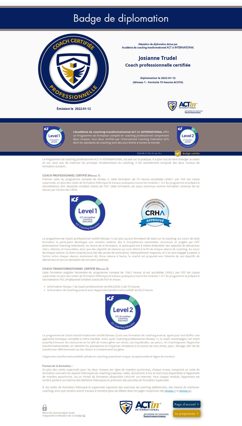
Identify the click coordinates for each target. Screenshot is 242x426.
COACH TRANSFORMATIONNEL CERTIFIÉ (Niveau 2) (75, 268)
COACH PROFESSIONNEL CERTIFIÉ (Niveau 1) (71, 175)
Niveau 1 (170, 390)
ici (84, 415)
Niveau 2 (184, 390)
